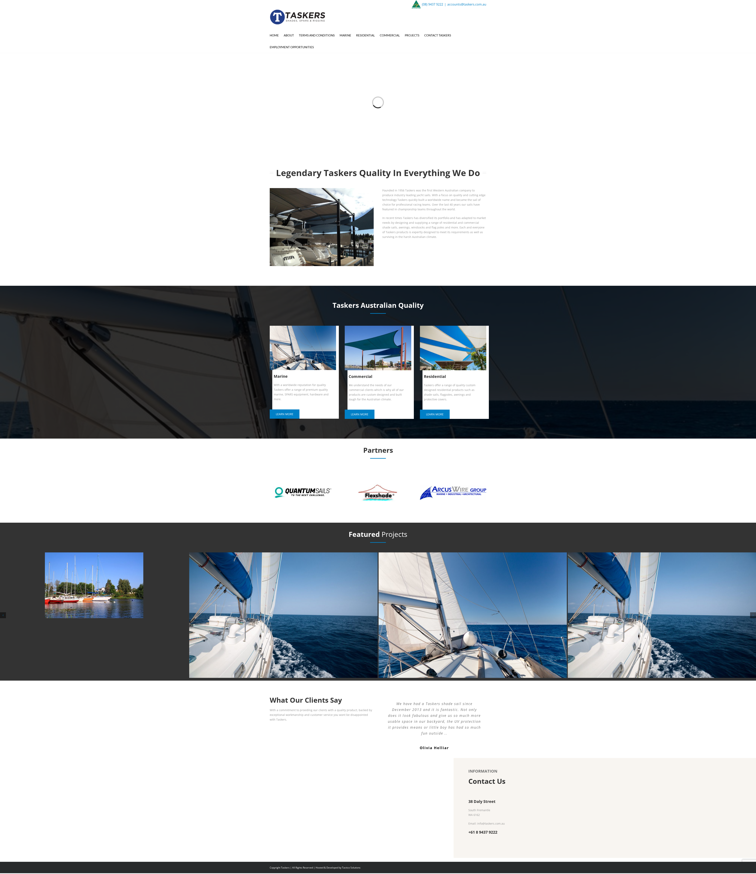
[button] (3, 615)
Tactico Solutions (351, 867)
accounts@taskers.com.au (466, 4)
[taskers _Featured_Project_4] (473, 615)
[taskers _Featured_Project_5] (662, 585)
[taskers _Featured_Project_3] (283, 615)
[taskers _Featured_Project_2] (94, 615)
